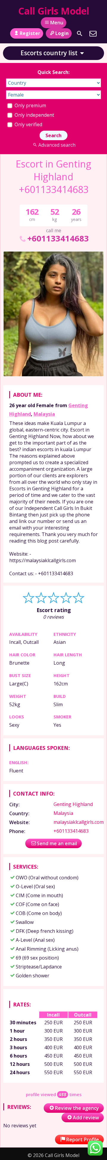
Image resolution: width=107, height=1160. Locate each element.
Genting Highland (73, 804)
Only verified (27, 124)
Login (62, 33)
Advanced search (56, 145)
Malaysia (44, 414)
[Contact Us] (93, 33)
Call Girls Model (53, 10)
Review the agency (77, 1108)
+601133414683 (58, 238)
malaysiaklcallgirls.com (79, 822)
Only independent (33, 115)
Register (30, 33)
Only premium (29, 105)
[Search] (79, 33)
